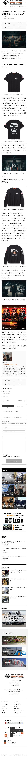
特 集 (15, 706)
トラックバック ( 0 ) (20, 406)
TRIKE (3, 713)
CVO (3, 710)
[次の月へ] (22, 720)
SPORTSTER (5, 704)
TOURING (4, 708)
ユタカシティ (9, 388)
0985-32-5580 (15, 694)
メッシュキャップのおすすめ (10, 364)
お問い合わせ (17, 713)
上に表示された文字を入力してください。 (12, 456)
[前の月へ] (16, 720)
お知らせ (16, 702)
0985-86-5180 (15, 685)
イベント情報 (17, 704)
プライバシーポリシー (19, 710)
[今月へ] (19, 720)
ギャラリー (16, 708)
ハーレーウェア (6, 393)
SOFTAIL (4, 706)
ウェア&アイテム (12, 18)
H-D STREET (5, 702)
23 (6, 735)
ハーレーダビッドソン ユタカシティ (14, 689)
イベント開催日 (11, 743)
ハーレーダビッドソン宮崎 (14, 681)
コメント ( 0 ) (7, 406)
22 (22, 733)
